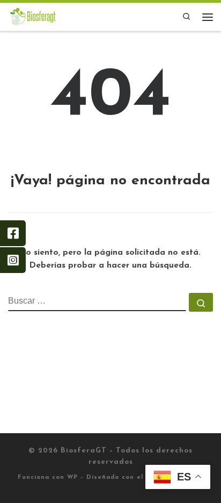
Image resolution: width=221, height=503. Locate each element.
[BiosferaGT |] (32, 16)
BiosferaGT (84, 450)
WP (72, 477)
